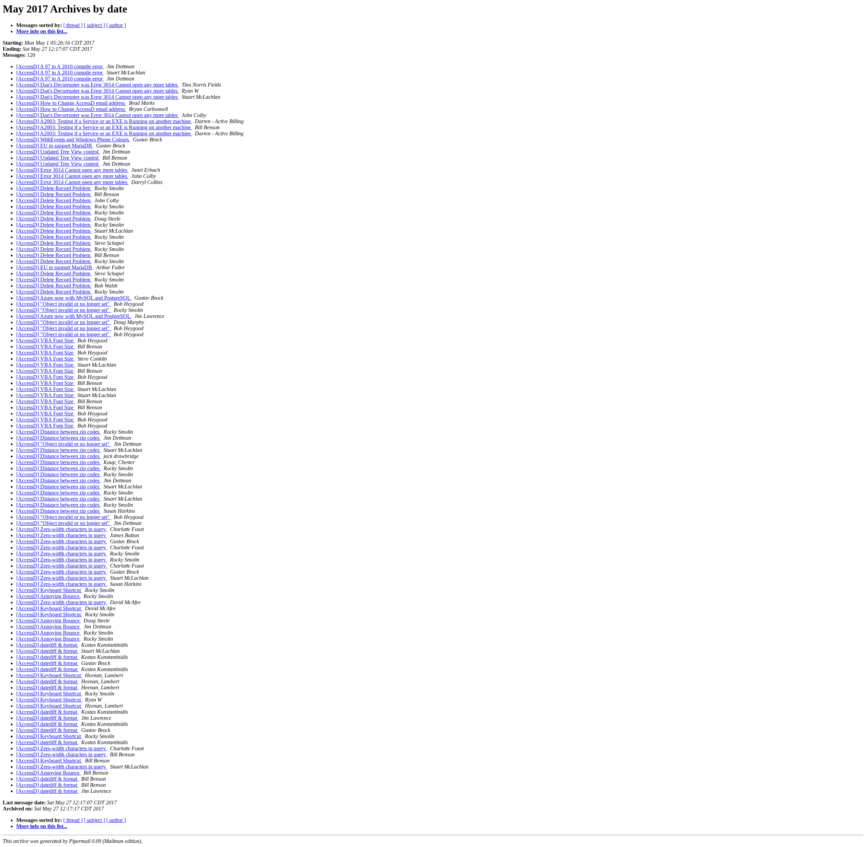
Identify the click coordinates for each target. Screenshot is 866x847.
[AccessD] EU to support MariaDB (54, 145)
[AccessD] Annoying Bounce (48, 596)
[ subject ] (94, 25)
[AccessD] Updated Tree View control (58, 152)
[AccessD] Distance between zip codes (58, 432)
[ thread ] (73, 25)
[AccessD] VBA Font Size (45, 340)
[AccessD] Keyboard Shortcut (49, 590)
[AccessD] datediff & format (47, 645)
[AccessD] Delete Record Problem (54, 188)
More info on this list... (41, 31)
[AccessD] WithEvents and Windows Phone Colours (73, 139)
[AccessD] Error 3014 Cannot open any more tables (72, 170)
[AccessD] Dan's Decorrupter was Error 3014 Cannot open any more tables (97, 85)
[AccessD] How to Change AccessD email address (71, 103)
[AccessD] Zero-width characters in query (61, 529)
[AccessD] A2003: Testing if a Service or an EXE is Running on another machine (104, 121)
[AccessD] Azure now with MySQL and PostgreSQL (74, 298)
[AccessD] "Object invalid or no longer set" (63, 304)
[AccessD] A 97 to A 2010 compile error (60, 66)
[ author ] (116, 25)
